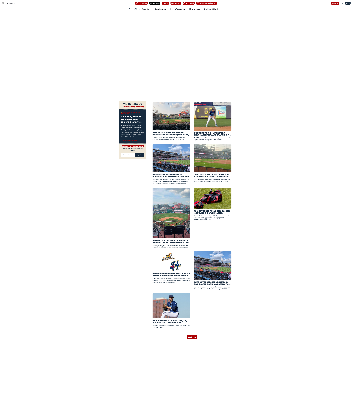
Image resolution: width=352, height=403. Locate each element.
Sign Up (140, 155)
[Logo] (3, 3)
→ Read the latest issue (129, 140)
